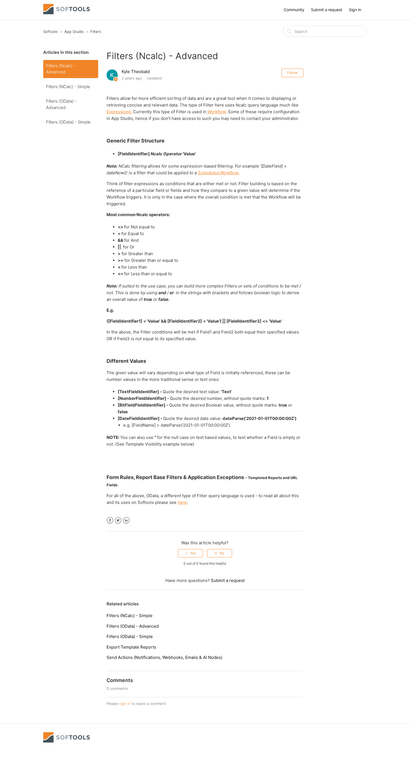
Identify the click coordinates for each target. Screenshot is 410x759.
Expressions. (119, 111)
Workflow (217, 111)
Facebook (110, 520)
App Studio (74, 31)
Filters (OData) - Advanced (61, 104)
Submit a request (326, 9)
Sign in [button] (355, 9)
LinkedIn (126, 520)
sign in (125, 703)
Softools (50, 31)
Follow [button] (292, 73)
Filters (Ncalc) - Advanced (60, 69)
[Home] (66, 12)
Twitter (118, 520)
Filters (95, 31)
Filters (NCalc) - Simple (68, 86)
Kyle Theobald (136, 71)
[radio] (190, 553)
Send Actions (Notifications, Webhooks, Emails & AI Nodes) (164, 657)
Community (294, 9)
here (182, 502)
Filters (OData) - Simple (68, 122)
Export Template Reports (131, 647)
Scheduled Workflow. (218, 172)
